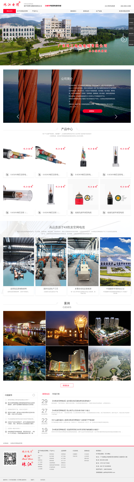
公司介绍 (40, 455)
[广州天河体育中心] (24, 363)
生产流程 (63, 458)
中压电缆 (51, 469)
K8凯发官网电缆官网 (16, 443)
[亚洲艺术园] (109, 363)
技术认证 (63, 465)
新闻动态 (86, 11)
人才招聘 (40, 468)
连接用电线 (52, 462)
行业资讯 (75, 450)
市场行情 (56, 394)
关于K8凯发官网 (22, 11)
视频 (39, 458)
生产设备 (99, 11)
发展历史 (40, 460)
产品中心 (35, 11)
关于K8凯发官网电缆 (43, 451)
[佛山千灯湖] (67, 328)
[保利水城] (24, 328)
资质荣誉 (40, 464)
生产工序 (63, 460)
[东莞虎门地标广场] (109, 328)
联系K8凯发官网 (124, 11)
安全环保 (63, 467)
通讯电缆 (51, 460)
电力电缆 (51, 456)
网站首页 (9, 11)
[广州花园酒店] (67, 363)
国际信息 (86, 458)
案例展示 (73, 11)
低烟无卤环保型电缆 (54, 465)
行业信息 (86, 454)
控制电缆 (51, 458)
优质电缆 (63, 454)
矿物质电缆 (52, 467)
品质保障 (63, 450)
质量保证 (63, 462)
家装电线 (51, 454)
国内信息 (86, 460)
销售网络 (40, 466)
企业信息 (86, 456)
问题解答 (75, 454)
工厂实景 (40, 462)
